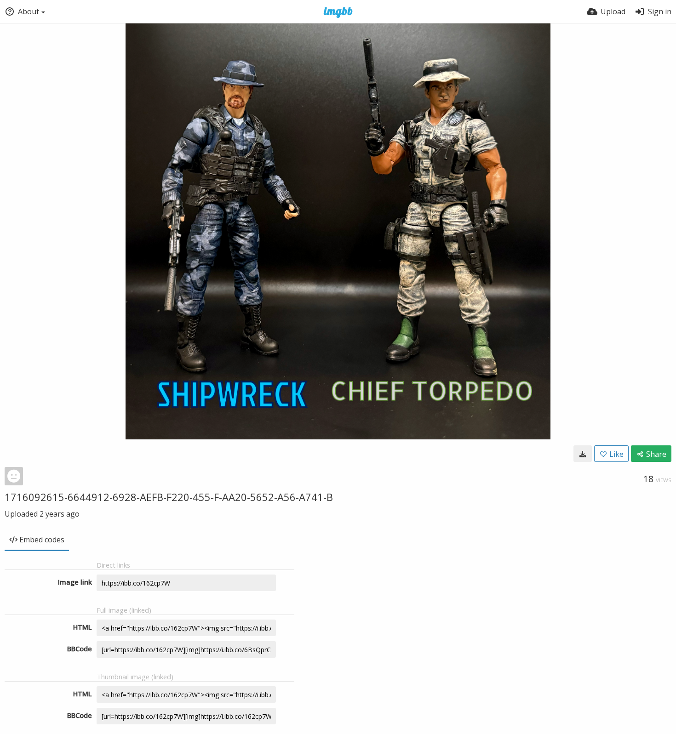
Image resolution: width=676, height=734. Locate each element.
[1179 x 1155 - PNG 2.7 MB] (582, 453)
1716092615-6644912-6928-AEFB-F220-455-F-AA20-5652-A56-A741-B (169, 497)
